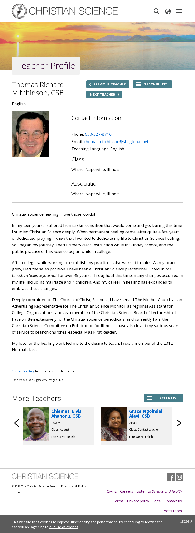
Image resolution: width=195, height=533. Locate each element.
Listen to (159, 491)
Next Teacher (102, 94)
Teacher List (155, 84)
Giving (112, 491)
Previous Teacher (109, 84)
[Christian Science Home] (65, 11)
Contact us (173, 500)
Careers (126, 491)
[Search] (156, 11)
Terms (118, 500)
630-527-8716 (98, 134)
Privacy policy (138, 500)
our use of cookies (63, 527)
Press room (172, 510)
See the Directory (23, 371)
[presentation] (16, 423)
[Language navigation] (168, 11)
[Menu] (179, 11)
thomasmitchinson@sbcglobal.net (116, 141)
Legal (156, 500)
